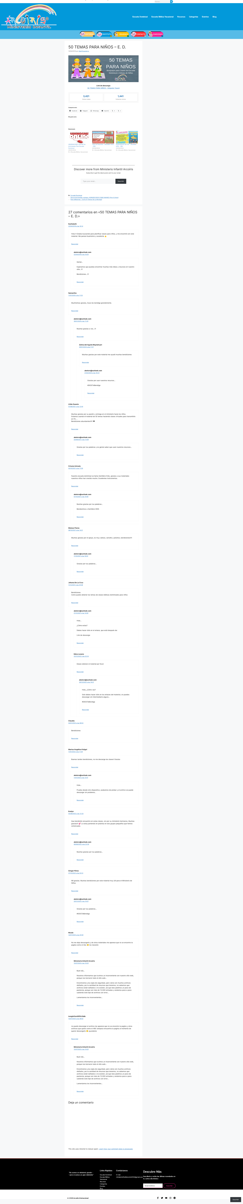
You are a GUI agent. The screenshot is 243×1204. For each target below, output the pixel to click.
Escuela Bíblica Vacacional (162, 16)
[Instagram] (170, 1198)
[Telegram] (175, 1198)
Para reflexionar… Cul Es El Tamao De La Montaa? (86, 199)
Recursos (181, 16)
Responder (74, 244)
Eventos (205, 16)
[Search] (171, 1)
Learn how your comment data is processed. (116, 1149)
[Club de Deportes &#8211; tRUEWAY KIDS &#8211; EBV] (103, 137)
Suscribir (121, 181)
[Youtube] (166, 1198)
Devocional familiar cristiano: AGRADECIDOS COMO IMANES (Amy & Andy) (95, 197)
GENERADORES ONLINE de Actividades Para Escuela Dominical (76, 146)
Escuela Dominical (140, 16)
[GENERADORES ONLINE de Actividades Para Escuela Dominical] (79, 137)
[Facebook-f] (158, 1198)
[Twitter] (162, 1198)
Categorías (193, 16)
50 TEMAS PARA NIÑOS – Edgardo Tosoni (103, 88)
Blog (214, 16)
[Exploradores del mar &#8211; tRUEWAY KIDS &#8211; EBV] (127, 137)
